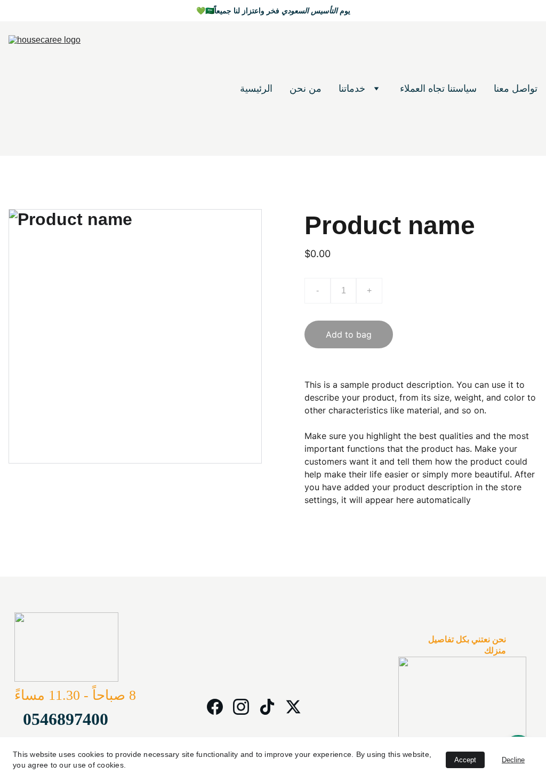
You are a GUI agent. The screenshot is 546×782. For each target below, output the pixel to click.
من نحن (306, 88)
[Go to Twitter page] (293, 706)
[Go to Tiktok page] (267, 706)
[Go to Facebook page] (215, 706)
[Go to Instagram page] (241, 706)
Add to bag (349, 334)
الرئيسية (256, 88)
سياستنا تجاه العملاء (438, 88)
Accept (465, 760)
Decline (513, 760)
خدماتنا (352, 88)
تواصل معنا (515, 88)
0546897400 (65, 719)
